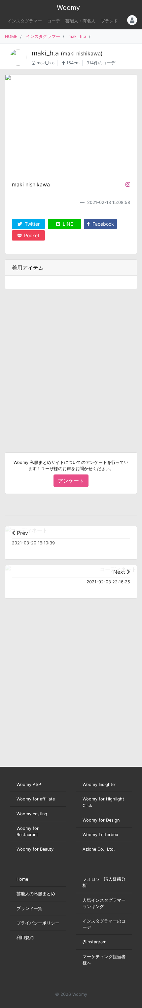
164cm (72, 62)
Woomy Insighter (99, 784)
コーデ (53, 20)
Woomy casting (32, 813)
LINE (67, 224)
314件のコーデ (101, 62)
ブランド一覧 (29, 908)
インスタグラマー (25, 20)
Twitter (31, 224)
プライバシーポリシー (38, 923)
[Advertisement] (71, 366)
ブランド (109, 20)
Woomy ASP (29, 784)
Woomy (68, 8)
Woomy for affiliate (36, 799)
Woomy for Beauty (35, 849)
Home (22, 879)
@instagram (94, 941)
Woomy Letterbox (100, 834)
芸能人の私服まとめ (36, 893)
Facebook (102, 224)
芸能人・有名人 (80, 20)
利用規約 (25, 937)
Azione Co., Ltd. (99, 849)
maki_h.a (77, 36)
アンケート (71, 480)
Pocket (31, 235)
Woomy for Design (101, 820)
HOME (11, 36)
